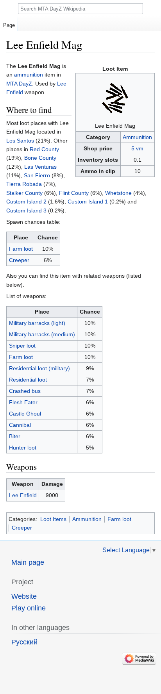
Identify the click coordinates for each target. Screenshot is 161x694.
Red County (44, 149)
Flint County (74, 193)
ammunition (28, 74)
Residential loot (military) (39, 368)
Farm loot (21, 249)
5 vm (137, 148)
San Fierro (37, 175)
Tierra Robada (24, 184)
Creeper (19, 260)
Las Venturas (40, 167)
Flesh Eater (23, 402)
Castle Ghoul (25, 413)
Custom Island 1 (88, 201)
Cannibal (20, 425)
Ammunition (137, 137)
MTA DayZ (19, 83)
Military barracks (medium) (42, 334)
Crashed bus (25, 391)
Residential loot (28, 379)
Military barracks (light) (37, 323)
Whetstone (118, 193)
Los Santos (20, 140)
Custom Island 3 (26, 210)
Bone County (40, 158)
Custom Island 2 (26, 201)
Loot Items (53, 519)
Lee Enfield (23, 495)
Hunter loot (22, 447)
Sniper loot (22, 346)
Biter (14, 436)
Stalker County (24, 193)
